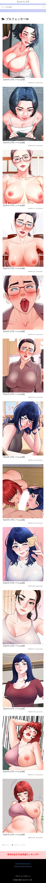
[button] (44, 7)
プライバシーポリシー (23, 876)
